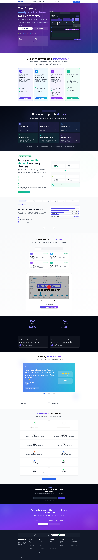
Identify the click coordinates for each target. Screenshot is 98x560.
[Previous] (44, 228)
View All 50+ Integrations (49, 478)
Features (34, 1)
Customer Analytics (47, 201)
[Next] (54, 228)
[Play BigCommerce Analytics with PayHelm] (49, 287)
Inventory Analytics (30, 201)
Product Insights (23, 201)
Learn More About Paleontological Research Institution (35, 387)
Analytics (53, 248)
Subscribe (62, 497)
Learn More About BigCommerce (49, 307)
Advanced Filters (70, 201)
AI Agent (38, 248)
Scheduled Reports (62, 201)
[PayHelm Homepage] (21, 1)
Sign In (70, 1)
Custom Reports (54, 201)
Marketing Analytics (39, 201)
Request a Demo (76, 1)
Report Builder (45, 248)
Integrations (76, 201)
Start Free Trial (40, 28)
